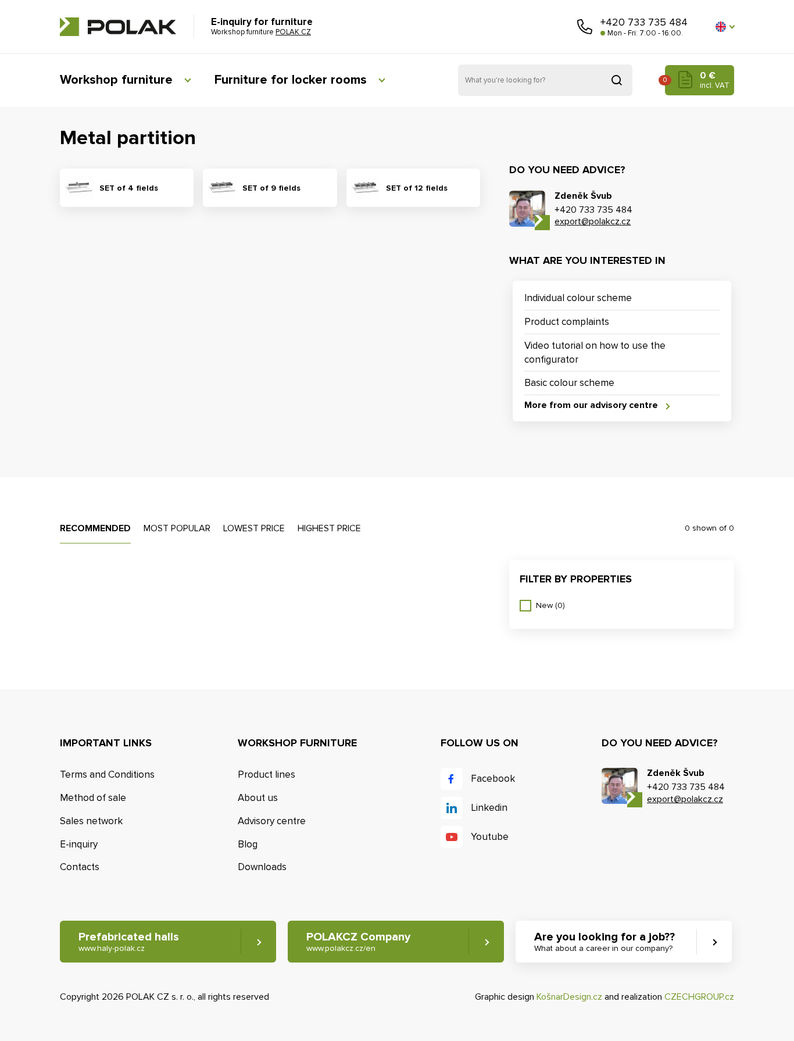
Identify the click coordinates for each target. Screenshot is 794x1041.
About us (258, 798)
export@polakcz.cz (593, 221)
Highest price (329, 528)
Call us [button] (584, 26)
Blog (247, 844)
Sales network (91, 821)
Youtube (490, 837)
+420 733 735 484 (644, 22)
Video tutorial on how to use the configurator (595, 352)
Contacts (79, 867)
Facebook (493, 778)
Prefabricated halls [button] (128, 941)
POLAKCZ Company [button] (358, 941)
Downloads (262, 867)
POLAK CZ (118, 26)
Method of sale (93, 798)
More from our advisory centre (591, 405)
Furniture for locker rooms (290, 80)
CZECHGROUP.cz (699, 997)
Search (616, 80)
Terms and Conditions (107, 774)
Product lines (266, 774)
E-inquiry (79, 844)
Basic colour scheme (569, 383)
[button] (725, 27)
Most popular (177, 528)
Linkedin (489, 808)
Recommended (95, 528)
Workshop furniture (116, 80)
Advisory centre (272, 821)
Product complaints (566, 322)
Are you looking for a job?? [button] (604, 941)
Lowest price (254, 528)
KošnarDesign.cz (569, 997)
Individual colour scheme (578, 298)
